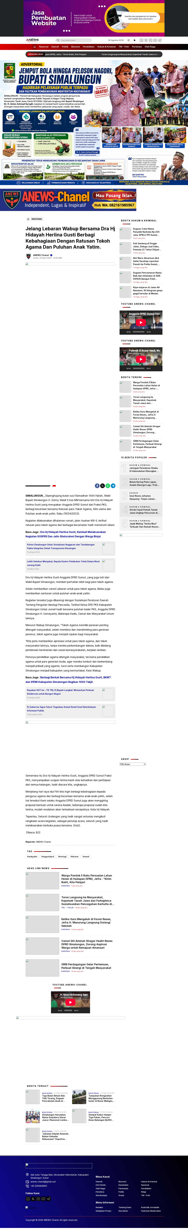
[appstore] (31, 1208)
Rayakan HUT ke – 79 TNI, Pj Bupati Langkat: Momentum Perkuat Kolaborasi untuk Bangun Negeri (60, 692)
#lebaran (74, 856)
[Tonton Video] (134, 40)
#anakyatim (32, 856)
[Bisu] (81, 1010)
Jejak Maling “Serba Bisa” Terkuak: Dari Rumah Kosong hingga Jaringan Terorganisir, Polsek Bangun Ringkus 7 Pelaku (145, 525)
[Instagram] (150, 40)
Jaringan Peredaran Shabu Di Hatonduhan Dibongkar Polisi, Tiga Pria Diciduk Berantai (144, 470)
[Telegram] (160, 40)
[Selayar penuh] (86, 1010)
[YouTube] (155, 40)
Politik (65, 46)
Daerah (55, 46)
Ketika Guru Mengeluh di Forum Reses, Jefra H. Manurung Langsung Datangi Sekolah (86, 923)
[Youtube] (43, 1198)
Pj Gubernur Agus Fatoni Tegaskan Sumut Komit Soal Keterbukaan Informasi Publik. (61, 709)
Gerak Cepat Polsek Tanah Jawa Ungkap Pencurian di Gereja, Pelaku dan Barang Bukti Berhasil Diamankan (144, 511)
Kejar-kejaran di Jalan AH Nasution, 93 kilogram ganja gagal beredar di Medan (147, 290)
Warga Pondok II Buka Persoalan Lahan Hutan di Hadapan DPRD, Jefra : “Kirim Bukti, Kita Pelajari (86, 879)
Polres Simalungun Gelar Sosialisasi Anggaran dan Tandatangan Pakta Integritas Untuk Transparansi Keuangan (61, 546)
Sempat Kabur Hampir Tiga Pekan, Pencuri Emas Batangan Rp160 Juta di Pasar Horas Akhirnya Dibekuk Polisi (101, 1117)
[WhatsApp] (107, 485)
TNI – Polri (124, 46)
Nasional (43, 46)
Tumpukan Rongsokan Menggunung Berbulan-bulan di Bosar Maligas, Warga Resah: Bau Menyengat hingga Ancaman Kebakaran (101, 1098)
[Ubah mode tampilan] (128, 40)
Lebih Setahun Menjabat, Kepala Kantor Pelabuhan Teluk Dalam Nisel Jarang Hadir (63, 563)
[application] (70, 1002)
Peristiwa (137, 46)
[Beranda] (34, 47)
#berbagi (62, 856)
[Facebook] (141, 40)
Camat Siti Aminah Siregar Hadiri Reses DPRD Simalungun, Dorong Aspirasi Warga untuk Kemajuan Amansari (87, 944)
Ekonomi (75, 46)
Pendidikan (88, 46)
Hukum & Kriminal (106, 46)
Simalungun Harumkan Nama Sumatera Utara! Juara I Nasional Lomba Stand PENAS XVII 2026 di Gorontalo (55, 1117)
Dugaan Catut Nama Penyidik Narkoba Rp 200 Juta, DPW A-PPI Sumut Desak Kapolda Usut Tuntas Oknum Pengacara (147, 235)
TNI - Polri (67, 908)
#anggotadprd (47, 856)
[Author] (28, 256)
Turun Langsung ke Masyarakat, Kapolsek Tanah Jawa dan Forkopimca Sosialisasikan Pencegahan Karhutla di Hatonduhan (86, 901)
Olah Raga (150, 46)
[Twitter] (146, 40)
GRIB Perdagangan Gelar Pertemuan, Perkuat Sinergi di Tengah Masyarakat (86, 966)
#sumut (86, 856)
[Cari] (58, 40)
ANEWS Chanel (41, 255)
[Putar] (54, 1010)
